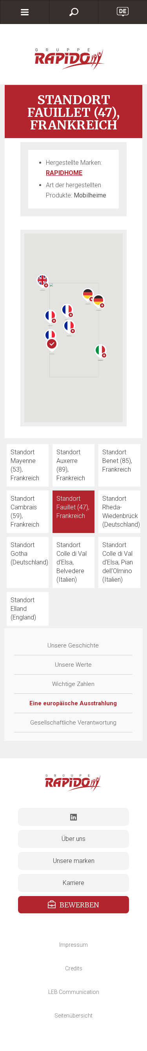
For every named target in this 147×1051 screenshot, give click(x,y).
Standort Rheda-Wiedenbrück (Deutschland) (121, 511)
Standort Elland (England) (23, 608)
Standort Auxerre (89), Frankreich (70, 465)
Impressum (73, 945)
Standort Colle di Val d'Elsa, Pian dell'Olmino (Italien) (117, 562)
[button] (50, 317)
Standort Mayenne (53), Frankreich (25, 465)
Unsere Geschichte (73, 645)
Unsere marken (73, 861)
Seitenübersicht (73, 1015)
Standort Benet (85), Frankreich (117, 460)
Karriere (73, 883)
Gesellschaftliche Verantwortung (73, 722)
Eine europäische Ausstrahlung (73, 703)
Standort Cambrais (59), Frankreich (25, 511)
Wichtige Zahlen (73, 684)
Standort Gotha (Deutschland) (29, 553)
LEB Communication (73, 992)
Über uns (73, 839)
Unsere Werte (73, 664)
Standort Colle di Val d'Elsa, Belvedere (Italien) (71, 562)
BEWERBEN (79, 904)
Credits (73, 968)
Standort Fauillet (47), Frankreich (72, 507)
